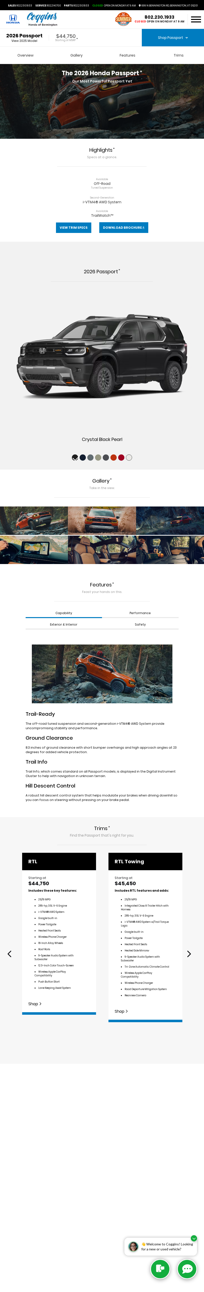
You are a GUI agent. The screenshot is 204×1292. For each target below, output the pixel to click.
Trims (179, 55)
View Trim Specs (74, 227)
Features (127, 55)
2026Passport (24, 35)
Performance (140, 613)
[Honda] (13, 19)
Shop (33, 1004)
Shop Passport (170, 37)
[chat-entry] (160, 1269)
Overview (25, 55)
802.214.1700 (48, 5)
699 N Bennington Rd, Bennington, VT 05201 (169, 5)
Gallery (76, 55)
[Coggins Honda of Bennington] (41, 19)
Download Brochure (122, 227)
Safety (140, 624)
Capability (63, 613)
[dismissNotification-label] (194, 1238)
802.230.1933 (20, 5)
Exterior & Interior (63, 624)
